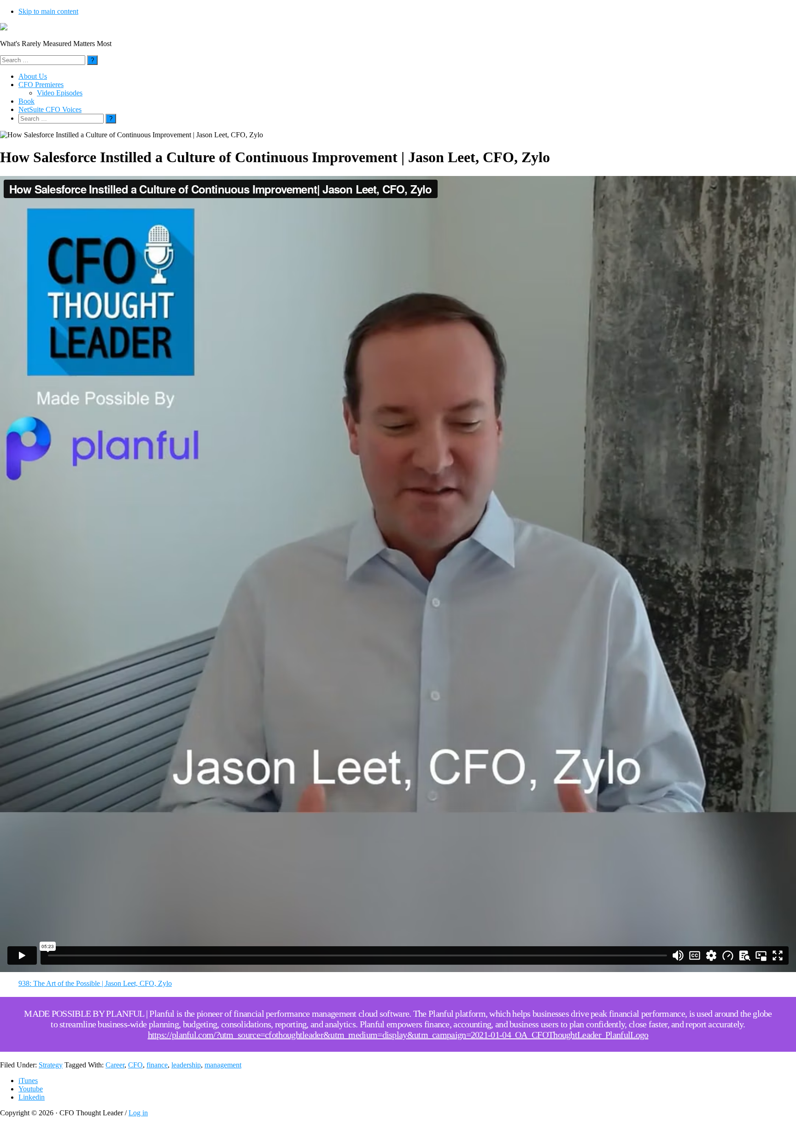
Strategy (51, 1065)
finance (157, 1065)
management (223, 1065)
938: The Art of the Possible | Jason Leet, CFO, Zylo (95, 983)
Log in (138, 1113)
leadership (186, 1065)
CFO (135, 1065)
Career (114, 1065)
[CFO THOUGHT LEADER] (3, 28)
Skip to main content (48, 11)
